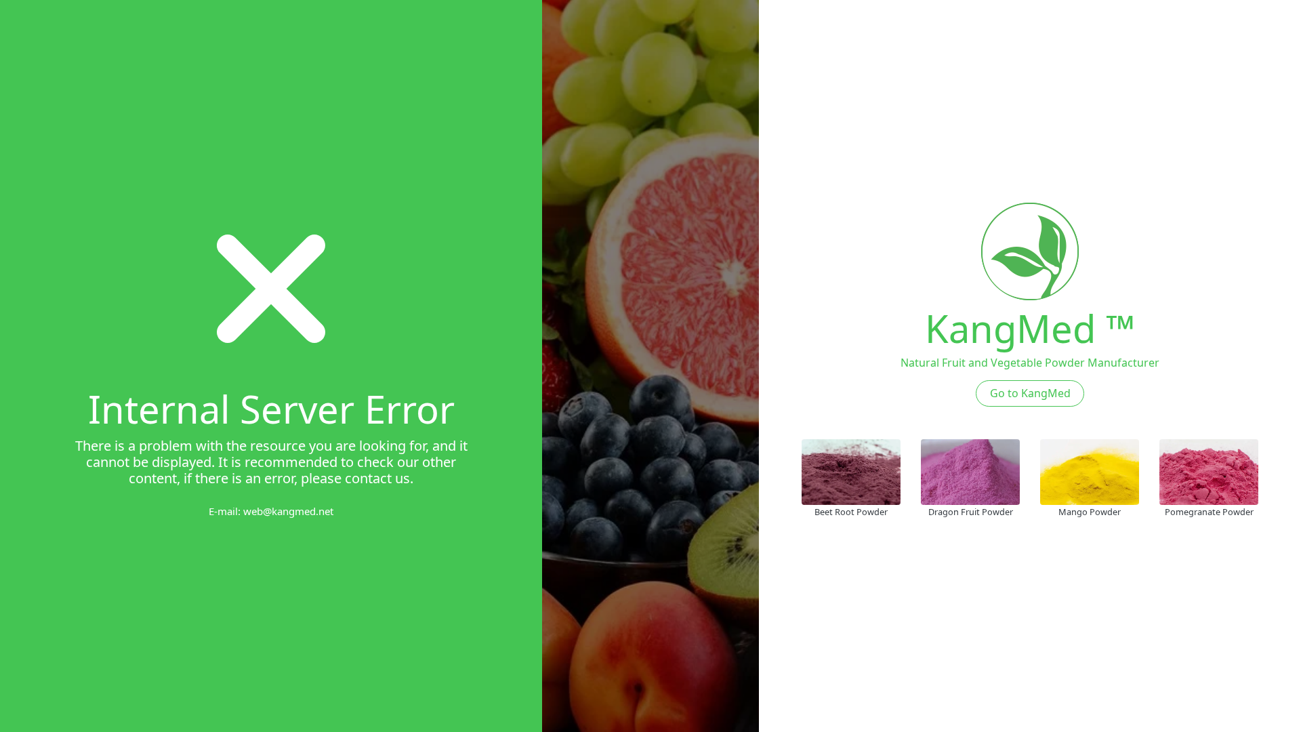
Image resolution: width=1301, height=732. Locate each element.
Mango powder (1089, 512)
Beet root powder (851, 512)
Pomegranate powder (1209, 512)
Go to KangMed (1030, 393)
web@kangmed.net (288, 511)
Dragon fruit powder (970, 512)
